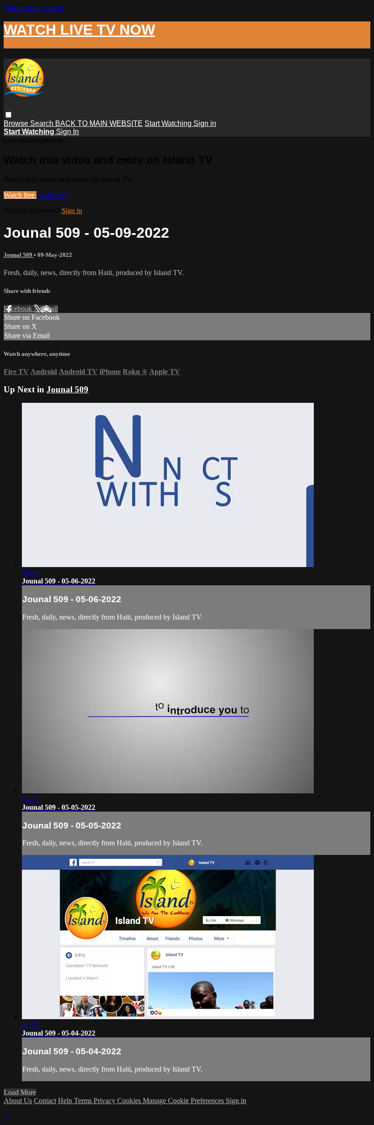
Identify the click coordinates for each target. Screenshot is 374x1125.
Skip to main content (33, 7)
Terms (84, 1100)
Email (49, 308)
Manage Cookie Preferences (184, 1100)
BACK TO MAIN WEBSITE (99, 123)
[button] (8, 115)
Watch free (20, 195)
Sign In (67, 131)
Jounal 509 (19, 254)
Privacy (105, 1100)
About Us (18, 1100)
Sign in (204, 123)
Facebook (19, 308)
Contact (45, 1100)
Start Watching (169, 123)
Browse (17, 123)
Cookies (130, 1100)
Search (42, 123)
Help (66, 1100)
